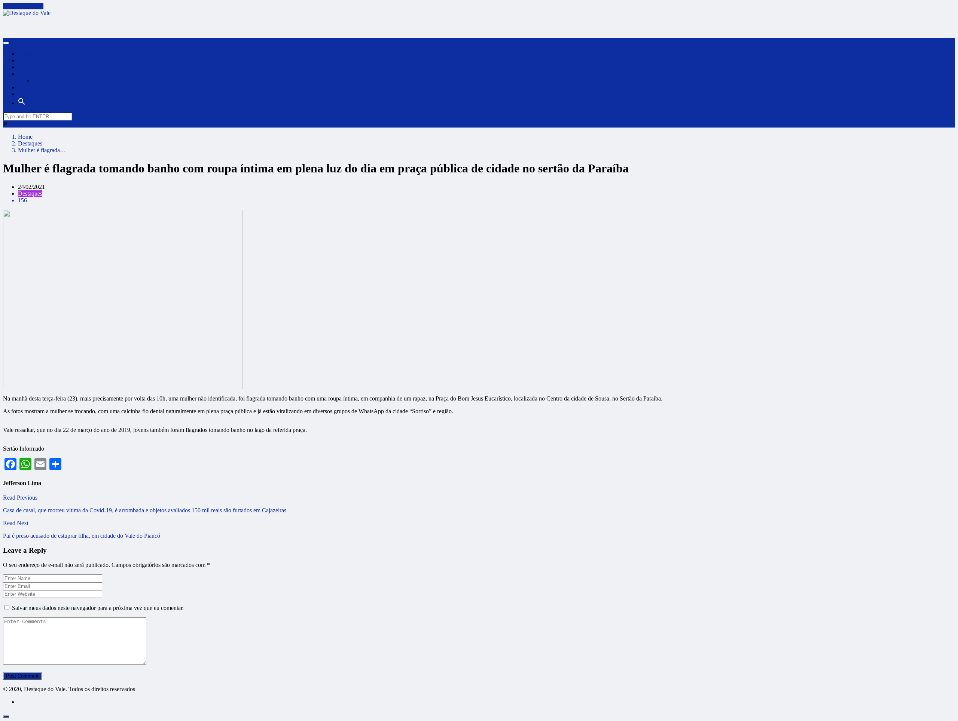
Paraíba (27, 74)
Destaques (30, 143)
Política (27, 94)
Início (24, 53)
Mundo (26, 60)
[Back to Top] (6, 716)
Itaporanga (30, 87)
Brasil (25, 67)
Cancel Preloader (23, 6)
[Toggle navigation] (6, 43)
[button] (21, 103)
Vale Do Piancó (51, 80)
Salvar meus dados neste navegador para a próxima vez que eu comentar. (98, 608)
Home (25, 137)
